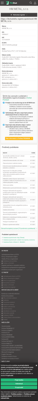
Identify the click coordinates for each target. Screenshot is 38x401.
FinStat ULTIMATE (7, 330)
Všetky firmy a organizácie (10, 259)
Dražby (5, 319)
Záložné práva (7, 309)
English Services (6, 354)
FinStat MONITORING (8, 337)
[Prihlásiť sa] (35, 3)
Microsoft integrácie (8, 352)
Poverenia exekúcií (9, 302)
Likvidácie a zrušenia (9, 311)
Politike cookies (16, 394)
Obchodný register (19, 15)
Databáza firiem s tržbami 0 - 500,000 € (14, 242)
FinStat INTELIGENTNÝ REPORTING (12, 348)
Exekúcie (6, 300)
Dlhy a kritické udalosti (10, 298)
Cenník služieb (6, 326)
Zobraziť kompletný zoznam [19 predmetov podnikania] (18, 228)
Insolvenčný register (9, 287)
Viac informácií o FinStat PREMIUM (18, 138)
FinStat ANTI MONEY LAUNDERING (12, 345)
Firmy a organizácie (9, 280)
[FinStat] (11, 4)
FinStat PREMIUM (7, 335)
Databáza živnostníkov (10, 261)
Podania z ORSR (8, 315)
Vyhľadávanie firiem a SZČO (10, 254)
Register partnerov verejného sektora (13, 265)
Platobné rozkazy (8, 304)
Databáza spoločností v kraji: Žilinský (13, 237)
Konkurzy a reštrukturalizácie (10, 293)
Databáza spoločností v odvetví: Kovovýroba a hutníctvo (19, 240)
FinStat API (5, 339)
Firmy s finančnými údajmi (10, 256)
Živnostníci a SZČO (9, 283)
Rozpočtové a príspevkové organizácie (13, 267)
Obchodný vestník (8, 313)
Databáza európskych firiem (10, 358)
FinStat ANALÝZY (7, 343)
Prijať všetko (19, 380)
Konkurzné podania (7, 296)
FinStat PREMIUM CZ (8, 328)
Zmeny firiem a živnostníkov (11, 317)
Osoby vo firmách (8, 263)
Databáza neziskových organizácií (12, 269)
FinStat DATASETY (7, 341)
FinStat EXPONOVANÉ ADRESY (11, 350)
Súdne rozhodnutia (9, 306)
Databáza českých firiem (9, 356)
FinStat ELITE (6, 332)
